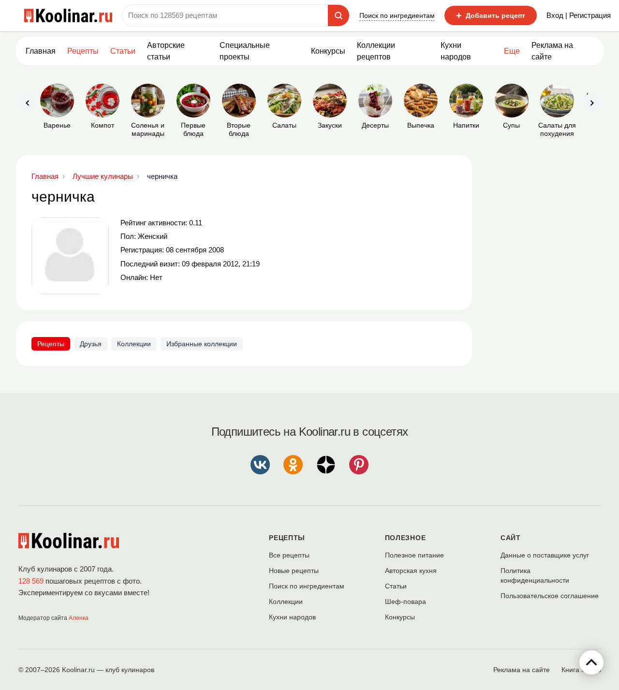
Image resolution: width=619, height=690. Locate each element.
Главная (41, 51)
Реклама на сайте (552, 51)
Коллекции (134, 344)
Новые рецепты (294, 570)
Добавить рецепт (490, 15)
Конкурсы (328, 51)
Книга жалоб (581, 670)
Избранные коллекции (201, 344)
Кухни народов (456, 51)
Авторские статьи (166, 51)
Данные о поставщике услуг (545, 555)
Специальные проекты (245, 51)
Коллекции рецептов (376, 51)
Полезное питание (414, 555)
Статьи (396, 586)
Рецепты (83, 51)
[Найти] (338, 15)
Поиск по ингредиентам (397, 15)
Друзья (91, 344)
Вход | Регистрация (578, 15)
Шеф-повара (405, 601)
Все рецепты (289, 555)
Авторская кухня (411, 570)
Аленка (78, 618)
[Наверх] (591, 662)
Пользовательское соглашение (550, 596)
